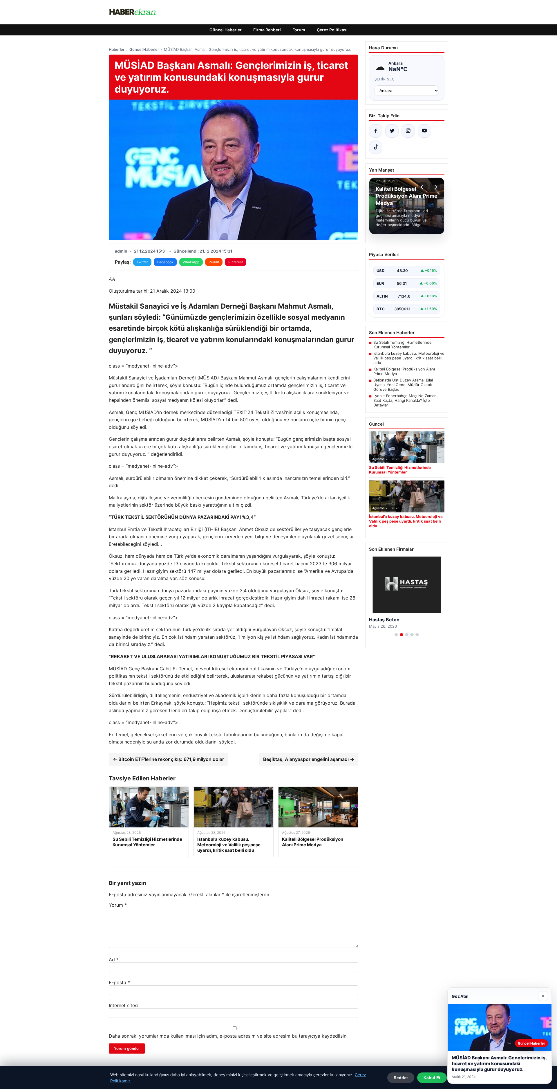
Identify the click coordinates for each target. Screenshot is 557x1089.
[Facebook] (375, 131)
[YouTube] (424, 131)
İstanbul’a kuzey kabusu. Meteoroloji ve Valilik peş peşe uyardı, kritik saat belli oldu (408, 358)
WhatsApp (191, 262)
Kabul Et (432, 1077)
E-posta (119, 982)
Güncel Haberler (225, 29)
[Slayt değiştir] (396, 634)
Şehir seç (385, 79)
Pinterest (235, 262)
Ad (114, 959)
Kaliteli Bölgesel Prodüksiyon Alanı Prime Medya (404, 371)
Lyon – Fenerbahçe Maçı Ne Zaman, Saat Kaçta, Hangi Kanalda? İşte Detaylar (405, 400)
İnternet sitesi (123, 1005)
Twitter (142, 262)
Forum (298, 29)
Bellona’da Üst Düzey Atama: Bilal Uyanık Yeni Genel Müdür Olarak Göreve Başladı (403, 385)
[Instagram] (408, 131)
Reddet (401, 1077)
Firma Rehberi (267, 29)
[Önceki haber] (423, 187)
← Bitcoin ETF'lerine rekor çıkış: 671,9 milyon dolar (168, 759)
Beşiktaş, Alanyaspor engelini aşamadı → (308, 759)
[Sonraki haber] (435, 187)
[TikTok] (375, 147)
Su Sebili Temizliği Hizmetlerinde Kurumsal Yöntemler (402, 344)
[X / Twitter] (392, 131)
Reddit (214, 262)
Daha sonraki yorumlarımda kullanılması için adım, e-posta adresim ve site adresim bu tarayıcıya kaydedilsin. (228, 1036)
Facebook (165, 262)
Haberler (116, 49)
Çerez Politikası (332, 29)
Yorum (118, 905)
